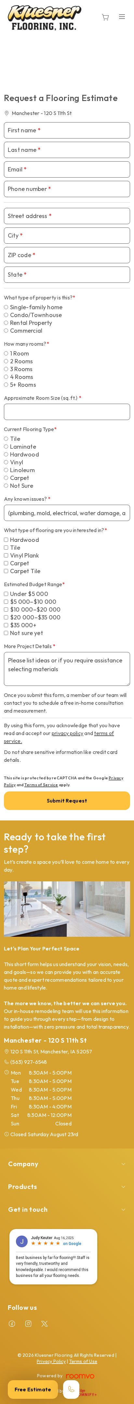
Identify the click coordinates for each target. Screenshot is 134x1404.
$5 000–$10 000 (33, 601)
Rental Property (31, 322)
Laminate (23, 446)
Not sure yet (26, 633)
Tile (15, 438)
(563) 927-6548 (28, 1062)
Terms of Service (41, 784)
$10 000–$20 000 (35, 609)
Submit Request (67, 800)
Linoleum (22, 470)
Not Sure (21, 485)
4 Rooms (22, 377)
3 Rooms (21, 369)
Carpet (19, 478)
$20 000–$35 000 (35, 617)
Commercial (26, 330)
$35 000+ (23, 625)
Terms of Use (83, 1361)
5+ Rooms (23, 384)
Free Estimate (33, 1389)
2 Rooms (21, 361)
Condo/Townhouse (36, 315)
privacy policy (67, 733)
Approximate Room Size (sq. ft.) (41, 398)
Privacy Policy (51, 1361)
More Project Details (28, 646)
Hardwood (24, 454)
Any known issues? (26, 499)
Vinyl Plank (24, 555)
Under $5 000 (29, 594)
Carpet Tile (25, 571)
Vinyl (16, 462)
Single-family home (36, 307)
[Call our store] (71, 1389)
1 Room (19, 353)
